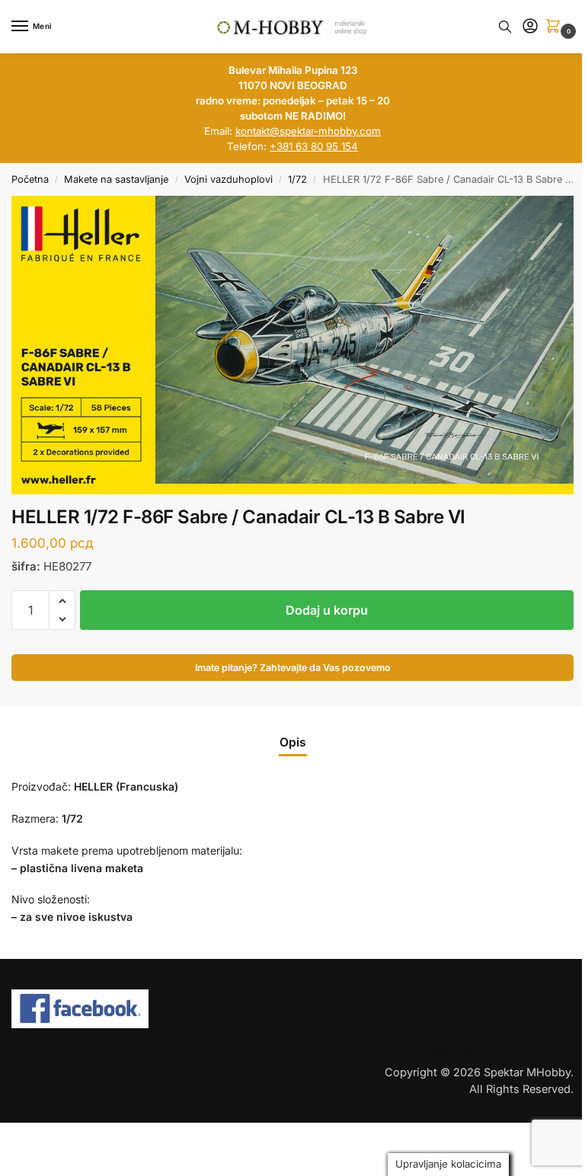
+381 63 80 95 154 (314, 146)
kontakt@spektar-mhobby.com (308, 131)
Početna (30, 179)
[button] (556, 27)
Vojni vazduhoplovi (228, 179)
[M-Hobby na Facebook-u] (292, 1009)
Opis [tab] (293, 742)
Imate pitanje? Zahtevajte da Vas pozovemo (293, 667)
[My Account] (530, 27)
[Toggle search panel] (505, 26)
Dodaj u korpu (327, 610)
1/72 (297, 179)
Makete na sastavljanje (116, 179)
